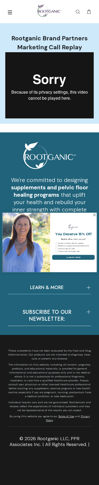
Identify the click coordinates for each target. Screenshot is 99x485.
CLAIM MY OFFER (73, 257)
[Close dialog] (94, 215)
